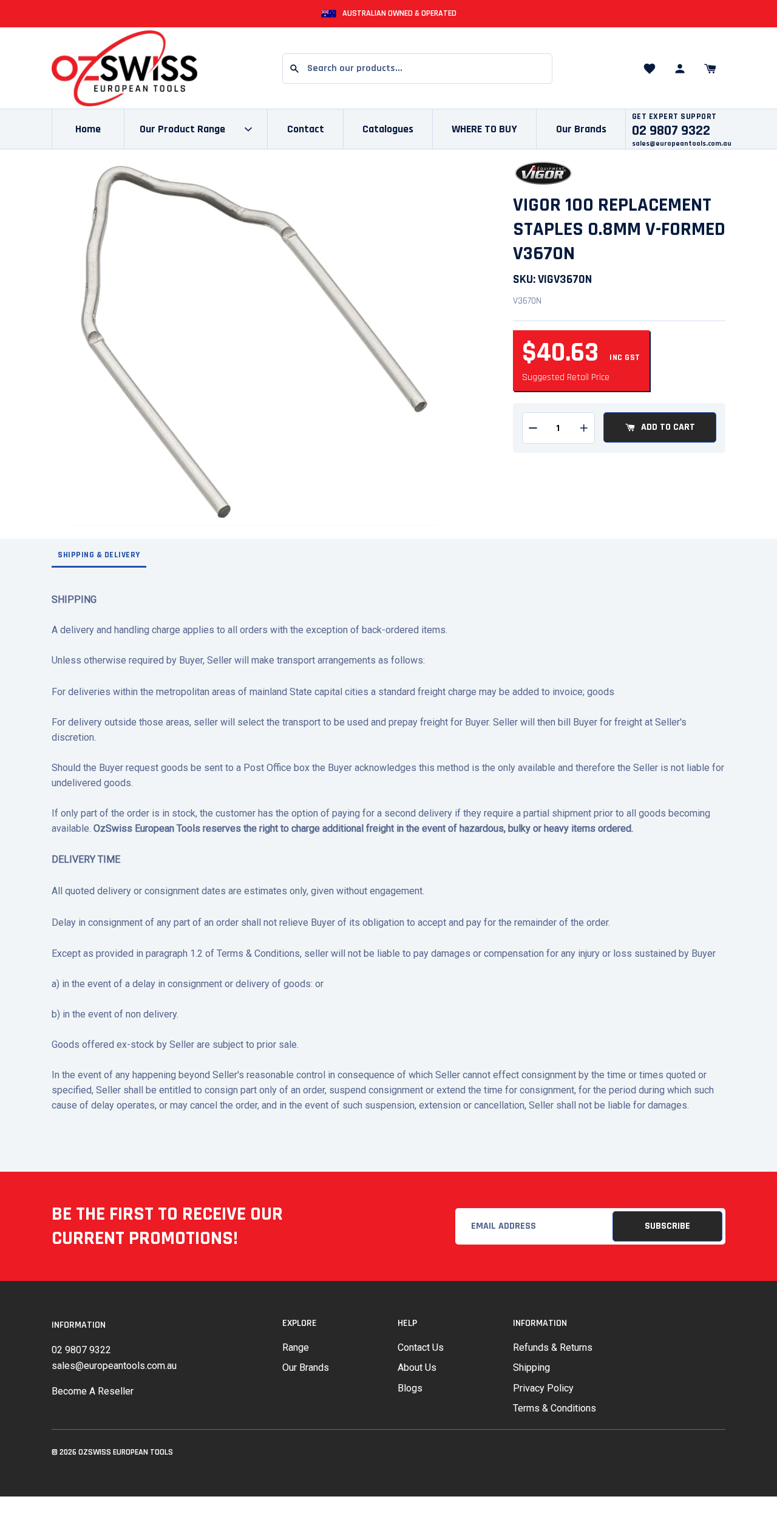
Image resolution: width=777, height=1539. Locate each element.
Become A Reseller (93, 1391)
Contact (305, 129)
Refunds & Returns (552, 1347)
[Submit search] (294, 68)
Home (88, 129)
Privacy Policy (543, 1388)
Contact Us (421, 1347)
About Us (417, 1367)
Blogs (410, 1388)
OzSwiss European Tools (125, 1452)
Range (295, 1347)
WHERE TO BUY (484, 129)
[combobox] (417, 68)
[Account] (680, 68)
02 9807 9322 (81, 1350)
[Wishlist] (649, 68)
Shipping (531, 1367)
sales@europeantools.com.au (681, 143)
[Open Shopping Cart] (710, 68)
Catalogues (387, 129)
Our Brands (581, 129)
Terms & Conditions (554, 1408)
